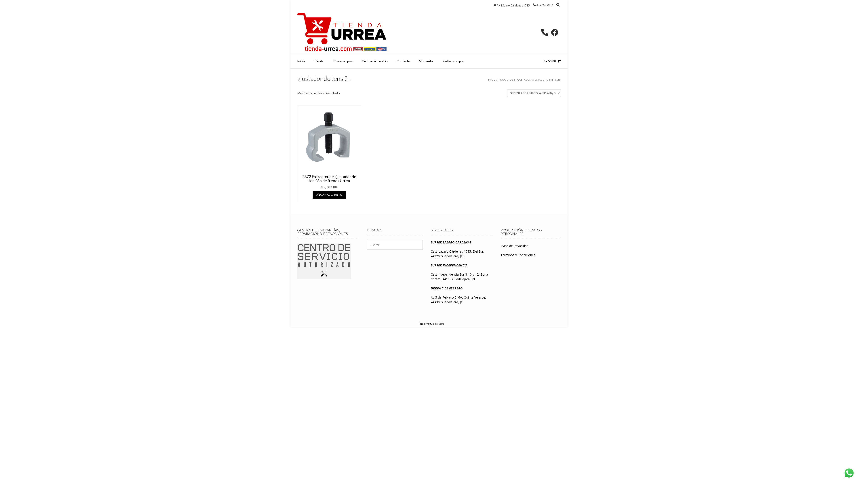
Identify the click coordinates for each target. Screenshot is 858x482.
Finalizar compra (453, 61)
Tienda (319, 61)
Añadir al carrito (329, 195)
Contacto (403, 61)
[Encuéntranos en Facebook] (554, 32)
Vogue (430, 323)
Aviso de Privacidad (514, 246)
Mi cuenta (426, 61)
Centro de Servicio (375, 61)
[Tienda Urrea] (342, 32)
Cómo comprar (342, 61)
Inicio (301, 61)
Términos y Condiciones (517, 255)
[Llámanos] (544, 32)
